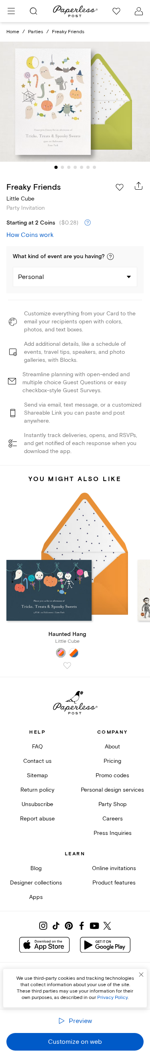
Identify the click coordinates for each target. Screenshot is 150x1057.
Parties (35, 32)
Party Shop (112, 804)
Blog (36, 868)
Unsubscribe (37, 804)
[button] (110, 257)
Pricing (112, 761)
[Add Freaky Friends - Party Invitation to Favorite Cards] (119, 187)
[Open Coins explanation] (87, 223)
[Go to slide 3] (68, 167)
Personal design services (112, 789)
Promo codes (112, 775)
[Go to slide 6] (88, 167)
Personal (31, 277)
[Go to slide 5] (81, 167)
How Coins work (30, 235)
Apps (36, 897)
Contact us (37, 761)
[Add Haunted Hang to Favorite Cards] (67, 665)
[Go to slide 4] (75, 167)
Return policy (37, 789)
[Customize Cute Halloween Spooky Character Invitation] (75, 101)
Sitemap (37, 775)
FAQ (37, 746)
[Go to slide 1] (56, 167)
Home (12, 32)
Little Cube (20, 198)
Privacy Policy (112, 998)
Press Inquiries (113, 833)
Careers (112, 818)
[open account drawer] (139, 11)
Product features (114, 882)
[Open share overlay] (139, 186)
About (112, 746)
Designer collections (36, 882)
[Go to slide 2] (62, 167)
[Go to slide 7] (94, 167)
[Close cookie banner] (141, 974)
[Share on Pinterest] (69, 926)
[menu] (11, 11)
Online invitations (114, 868)
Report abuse (37, 818)
